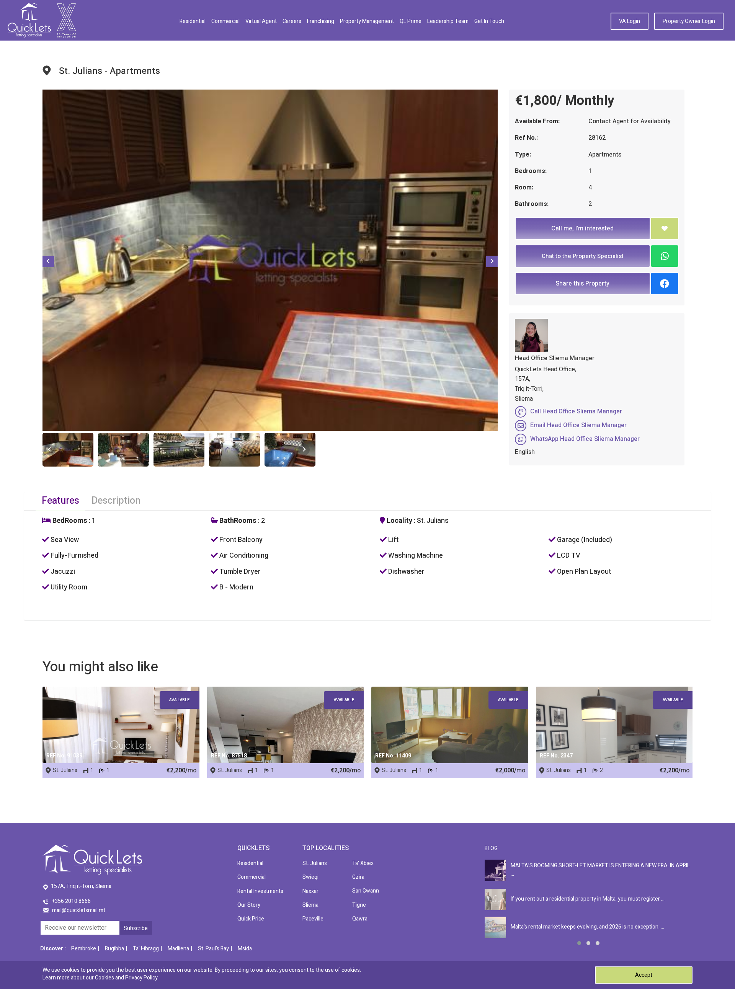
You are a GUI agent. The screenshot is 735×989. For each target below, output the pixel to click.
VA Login (629, 21)
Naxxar (310, 891)
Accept (643, 975)
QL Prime (410, 21)
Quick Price (250, 919)
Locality (398, 521)
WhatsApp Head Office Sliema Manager (585, 439)
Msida (245, 949)
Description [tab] (115, 501)
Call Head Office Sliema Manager (576, 411)
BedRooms (69, 521)
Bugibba (114, 949)
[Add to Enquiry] (664, 228)
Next (492, 261)
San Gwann (365, 891)
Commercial (225, 21)
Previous (48, 261)
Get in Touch (489, 21)
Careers (292, 21)
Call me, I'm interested (582, 228)
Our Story (248, 905)
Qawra (360, 919)
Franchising (320, 21)
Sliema (310, 905)
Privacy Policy (141, 978)
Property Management (367, 21)
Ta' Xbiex (363, 863)
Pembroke (83, 949)
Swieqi (310, 877)
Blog (491, 848)
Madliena (178, 949)
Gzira (358, 877)
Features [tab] (60, 501)
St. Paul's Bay (213, 949)
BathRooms (237, 521)
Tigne (359, 905)
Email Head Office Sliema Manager (578, 425)
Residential (193, 21)
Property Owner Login (689, 21)
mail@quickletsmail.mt (78, 910)
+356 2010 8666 (71, 901)
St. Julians (314, 863)
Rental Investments (260, 891)
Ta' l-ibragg (146, 949)
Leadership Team (448, 21)
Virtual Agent (261, 21)
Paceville (312, 919)
